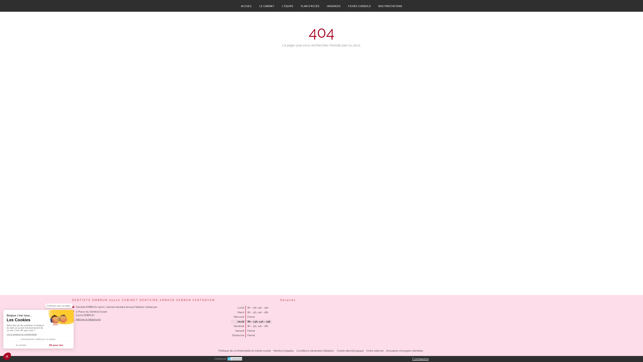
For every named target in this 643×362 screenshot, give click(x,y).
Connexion (420, 359)
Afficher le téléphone (88, 319)
